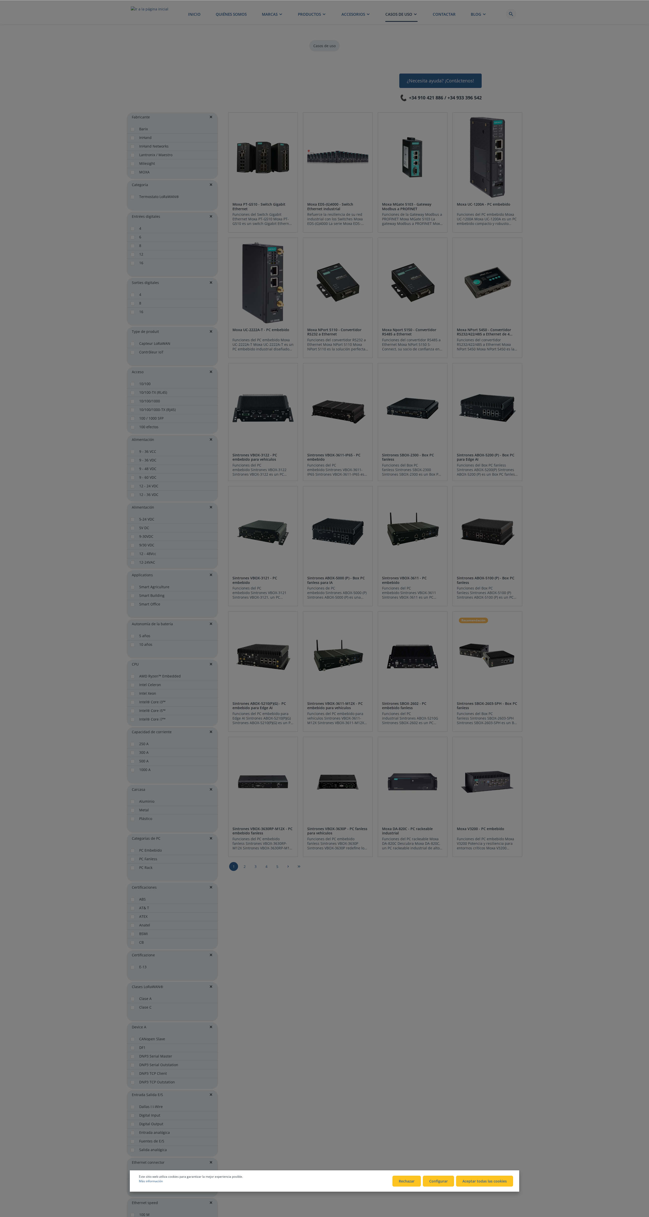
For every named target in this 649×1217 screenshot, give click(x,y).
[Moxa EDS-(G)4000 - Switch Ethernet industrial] (337, 157)
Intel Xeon (147, 693)
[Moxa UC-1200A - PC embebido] (487, 157)
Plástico (145, 818)
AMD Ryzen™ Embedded (160, 676)
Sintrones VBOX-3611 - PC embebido (404, 580)
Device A (139, 1027)
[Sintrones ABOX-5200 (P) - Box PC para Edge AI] (487, 408)
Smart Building (152, 595)
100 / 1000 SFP (151, 418)
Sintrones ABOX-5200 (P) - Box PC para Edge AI (485, 457)
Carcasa (138, 789)
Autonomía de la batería (152, 623)
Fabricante (141, 117)
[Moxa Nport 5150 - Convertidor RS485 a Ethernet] (412, 282)
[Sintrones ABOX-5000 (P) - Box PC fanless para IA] (337, 531)
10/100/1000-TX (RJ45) (157, 409)
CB (141, 942)
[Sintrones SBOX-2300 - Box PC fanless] (412, 408)
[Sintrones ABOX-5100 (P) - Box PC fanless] (487, 531)
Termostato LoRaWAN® (159, 196)
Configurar (438, 1181)
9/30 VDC (146, 545)
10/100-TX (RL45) (153, 392)
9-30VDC (146, 536)
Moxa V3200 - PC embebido (480, 829)
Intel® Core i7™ (152, 719)
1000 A (145, 769)
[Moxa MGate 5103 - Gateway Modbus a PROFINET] (412, 157)
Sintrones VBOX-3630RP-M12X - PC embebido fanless (262, 831)
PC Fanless (148, 858)
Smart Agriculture (154, 586)
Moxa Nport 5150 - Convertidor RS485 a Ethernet (409, 332)
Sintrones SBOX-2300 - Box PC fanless (408, 457)
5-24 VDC (146, 519)
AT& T (144, 907)
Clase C (145, 1007)
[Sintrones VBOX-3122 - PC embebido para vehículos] (263, 408)
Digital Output (151, 1123)
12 (141, 254)
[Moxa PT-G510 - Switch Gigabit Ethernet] (263, 157)
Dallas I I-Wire (151, 1106)
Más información (151, 1181)
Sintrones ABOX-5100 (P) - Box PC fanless (485, 580)
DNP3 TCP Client (153, 1073)
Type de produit (145, 331)
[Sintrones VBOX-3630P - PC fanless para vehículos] (337, 781)
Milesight (147, 163)
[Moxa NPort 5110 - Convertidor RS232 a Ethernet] (337, 282)
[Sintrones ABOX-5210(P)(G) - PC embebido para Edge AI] (263, 656)
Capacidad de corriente (152, 731)
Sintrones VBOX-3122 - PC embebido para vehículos (254, 457)
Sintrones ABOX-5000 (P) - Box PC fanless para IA (336, 580)
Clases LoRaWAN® (147, 986)
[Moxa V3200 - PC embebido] (487, 781)
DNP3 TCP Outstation (157, 1082)
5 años (144, 635)
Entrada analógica (154, 1132)
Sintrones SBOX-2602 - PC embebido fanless (404, 705)
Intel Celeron (150, 684)
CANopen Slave (152, 1038)
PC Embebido (150, 850)
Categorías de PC (146, 838)
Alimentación (143, 439)
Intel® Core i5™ (152, 710)
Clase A (145, 998)
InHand (145, 137)
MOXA (144, 172)
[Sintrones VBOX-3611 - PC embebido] (412, 531)
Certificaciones (144, 887)
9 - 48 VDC (147, 468)
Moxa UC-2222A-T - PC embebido (260, 330)
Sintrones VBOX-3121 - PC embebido (254, 580)
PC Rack (145, 867)
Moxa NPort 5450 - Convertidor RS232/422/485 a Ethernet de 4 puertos (484, 332)
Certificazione (143, 955)
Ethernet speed (145, 1202)
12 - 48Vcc (147, 553)
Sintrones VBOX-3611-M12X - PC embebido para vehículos (335, 705)
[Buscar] (511, 14)
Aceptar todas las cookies (484, 1181)
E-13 (143, 966)
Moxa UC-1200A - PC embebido (483, 204)
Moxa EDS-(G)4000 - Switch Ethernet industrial (330, 206)
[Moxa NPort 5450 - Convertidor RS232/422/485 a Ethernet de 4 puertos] (487, 282)
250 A (144, 743)
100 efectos (148, 426)
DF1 (142, 1047)
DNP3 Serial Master (155, 1056)
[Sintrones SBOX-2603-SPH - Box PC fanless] (487, 656)
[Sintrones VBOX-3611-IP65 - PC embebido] (337, 408)
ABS (142, 899)
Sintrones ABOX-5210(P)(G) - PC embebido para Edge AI (259, 705)
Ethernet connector (148, 1162)
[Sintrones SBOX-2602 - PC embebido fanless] (412, 656)
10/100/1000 (149, 401)
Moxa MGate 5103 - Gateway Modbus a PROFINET (406, 206)
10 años (145, 644)
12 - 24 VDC (148, 486)
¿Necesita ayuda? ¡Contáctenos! (440, 81)
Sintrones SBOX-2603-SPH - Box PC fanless (487, 705)
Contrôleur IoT (151, 352)
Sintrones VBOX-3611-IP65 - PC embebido (333, 457)
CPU (135, 664)
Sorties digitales (145, 282)
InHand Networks (154, 146)
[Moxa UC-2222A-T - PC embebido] (263, 282)
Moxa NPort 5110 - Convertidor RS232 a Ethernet (334, 332)
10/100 (145, 383)
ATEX (143, 916)
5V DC (144, 527)
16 (141, 262)
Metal (144, 810)
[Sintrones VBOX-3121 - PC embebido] (263, 531)
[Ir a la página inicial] (149, 14)
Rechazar (406, 1181)
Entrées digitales (146, 216)
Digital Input (149, 1115)
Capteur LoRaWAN (154, 343)
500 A (144, 761)
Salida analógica (153, 1149)
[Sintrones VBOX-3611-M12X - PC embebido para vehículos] (337, 656)
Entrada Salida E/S (147, 1094)
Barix (143, 129)
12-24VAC (147, 562)
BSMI (143, 933)
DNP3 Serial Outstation (158, 1064)
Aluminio (146, 801)
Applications (142, 574)
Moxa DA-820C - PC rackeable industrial (407, 831)
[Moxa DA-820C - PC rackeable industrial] (412, 781)
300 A (144, 752)
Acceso (137, 371)
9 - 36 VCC (147, 451)
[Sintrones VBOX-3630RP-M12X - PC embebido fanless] (263, 781)
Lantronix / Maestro (155, 154)
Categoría (140, 184)
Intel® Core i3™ (152, 702)
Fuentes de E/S (151, 1141)
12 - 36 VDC (148, 494)
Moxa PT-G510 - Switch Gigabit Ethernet (258, 206)
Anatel (144, 925)
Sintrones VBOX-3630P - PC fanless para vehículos (337, 831)
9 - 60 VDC (147, 477)
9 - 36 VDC (147, 460)
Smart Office (149, 604)
